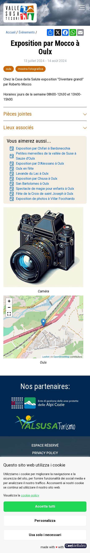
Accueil (10, 32)
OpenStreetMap (61, 356)
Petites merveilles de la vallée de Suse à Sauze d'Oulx (42, 155)
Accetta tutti (45, 506)
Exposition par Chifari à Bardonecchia (39, 148)
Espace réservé (45, 445)
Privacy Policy (45, 453)
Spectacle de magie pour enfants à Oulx (41, 188)
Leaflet (45, 356)
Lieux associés (18, 127)
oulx (8, 69)
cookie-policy (30, 495)
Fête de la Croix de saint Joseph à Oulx (41, 193)
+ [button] (9, 301)
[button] (9, 314)
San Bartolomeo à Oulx (29, 183)
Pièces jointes (17, 114)
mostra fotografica (30, 69)
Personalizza (45, 521)
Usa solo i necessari (45, 535)
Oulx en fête (21, 168)
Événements (27, 32)
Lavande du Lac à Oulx (29, 173)
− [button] (9, 307)
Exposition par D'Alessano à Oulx (36, 163)
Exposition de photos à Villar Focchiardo (42, 198)
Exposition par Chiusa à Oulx (33, 178)
